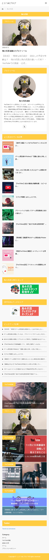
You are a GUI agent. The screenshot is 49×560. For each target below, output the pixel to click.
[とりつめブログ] (21, 3)
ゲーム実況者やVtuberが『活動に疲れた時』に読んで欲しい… (23, 349)
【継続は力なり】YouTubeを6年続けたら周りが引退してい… (23, 364)
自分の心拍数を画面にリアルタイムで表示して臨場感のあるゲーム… (25, 339)
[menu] (46, 3)
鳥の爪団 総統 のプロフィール (14, 51)
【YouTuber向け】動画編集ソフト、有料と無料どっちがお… (22, 344)
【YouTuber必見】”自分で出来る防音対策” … (30, 224)
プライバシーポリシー (9, 548)
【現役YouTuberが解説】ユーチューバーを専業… (30, 252)
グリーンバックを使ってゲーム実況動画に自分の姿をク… (30, 212)
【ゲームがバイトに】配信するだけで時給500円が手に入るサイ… (24, 369)
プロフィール (9, 21)
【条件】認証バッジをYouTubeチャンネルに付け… (31, 144)
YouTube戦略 (9, 384)
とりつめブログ (22, 556)
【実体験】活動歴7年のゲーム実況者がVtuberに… (30, 239)
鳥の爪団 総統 (24, 101)
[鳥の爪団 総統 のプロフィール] (24, 32)
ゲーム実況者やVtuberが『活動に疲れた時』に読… (31, 158)
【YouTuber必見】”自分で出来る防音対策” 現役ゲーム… (21, 374)
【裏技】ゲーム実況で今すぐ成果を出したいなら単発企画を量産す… (25, 359)
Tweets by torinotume (8, 529)
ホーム (4, 537)
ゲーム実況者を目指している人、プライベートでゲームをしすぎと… (25, 334)
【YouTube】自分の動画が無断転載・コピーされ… (31, 185)
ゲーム (4, 546)
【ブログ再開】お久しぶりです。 (26, 197)
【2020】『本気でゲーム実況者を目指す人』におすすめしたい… (24, 329)
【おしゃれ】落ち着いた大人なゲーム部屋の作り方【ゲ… (30, 171)
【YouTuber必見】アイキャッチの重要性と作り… (30, 266)
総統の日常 (5, 543)
